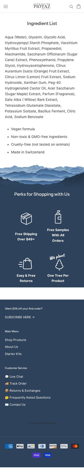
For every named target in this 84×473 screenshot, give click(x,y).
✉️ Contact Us (15, 404)
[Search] (71, 6)
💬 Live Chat (14, 376)
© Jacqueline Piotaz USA (42, 423)
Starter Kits (13, 354)
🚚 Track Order (16, 383)
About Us (11, 347)
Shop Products (15, 340)
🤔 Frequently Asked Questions (28, 397)
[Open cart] (78, 6)
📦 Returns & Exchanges (22, 390)
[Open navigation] (6, 6)
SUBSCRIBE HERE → (20, 317)
